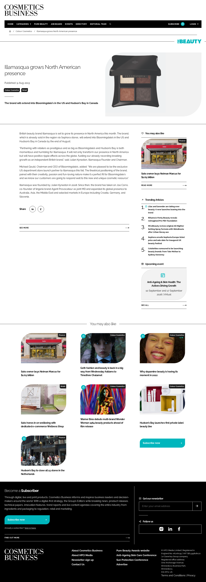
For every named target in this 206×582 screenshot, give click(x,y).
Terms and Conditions (173, 575)
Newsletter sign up (83, 559)
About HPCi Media (82, 555)
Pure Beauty (41, 24)
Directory (81, 24)
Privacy (191, 575)
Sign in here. (30, 528)
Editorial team (98, 24)
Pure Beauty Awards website (133, 550)
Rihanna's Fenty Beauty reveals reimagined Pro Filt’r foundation (162, 219)
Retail (24, 90)
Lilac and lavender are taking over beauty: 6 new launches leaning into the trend (166, 209)
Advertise (122, 564)
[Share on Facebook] (41, 209)
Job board (56, 24)
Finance (182, 141)
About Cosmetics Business (87, 550)
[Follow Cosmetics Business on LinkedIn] (170, 530)
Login (193, 24)
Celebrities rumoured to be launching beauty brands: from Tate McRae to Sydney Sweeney (165, 251)
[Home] (10, 31)
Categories (22, 24)
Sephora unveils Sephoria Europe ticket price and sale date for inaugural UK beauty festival (166, 240)
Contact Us (78, 564)
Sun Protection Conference (132, 559)
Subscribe (173, 24)
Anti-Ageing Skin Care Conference (136, 555)
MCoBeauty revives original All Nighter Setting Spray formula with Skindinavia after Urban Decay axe (166, 229)
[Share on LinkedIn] (32, 209)
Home (10, 24)
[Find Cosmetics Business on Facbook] (179, 530)
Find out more (12, 538)
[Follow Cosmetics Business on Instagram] (161, 530)
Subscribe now (151, 443)
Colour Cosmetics (12, 90)
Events (69, 24)
